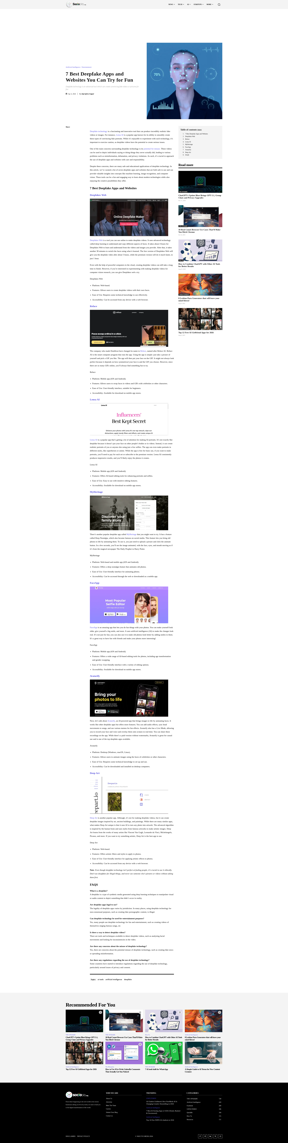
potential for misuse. (152, 149)
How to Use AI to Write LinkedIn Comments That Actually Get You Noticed (122, 1070)
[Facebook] (68, 132)
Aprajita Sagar (88, 94)
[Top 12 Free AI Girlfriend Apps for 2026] (200, 319)
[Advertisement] (144, 26)
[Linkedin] (210, 1136)
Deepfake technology (98, 131)
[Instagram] (205, 1136)
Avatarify (111, 721)
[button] (219, 4)
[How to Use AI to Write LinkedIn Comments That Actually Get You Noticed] (124, 1053)
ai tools (101, 979)
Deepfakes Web (96, 240)
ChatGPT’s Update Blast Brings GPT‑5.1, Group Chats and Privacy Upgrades (199, 196)
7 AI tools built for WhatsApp (156, 1069)
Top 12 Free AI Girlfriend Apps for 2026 (196, 332)
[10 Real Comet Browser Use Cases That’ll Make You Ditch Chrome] (200, 216)
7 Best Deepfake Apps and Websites (196, 134)
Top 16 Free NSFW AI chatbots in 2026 (160, 1120)
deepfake (128, 979)
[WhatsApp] (68, 148)
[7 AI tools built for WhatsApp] (164, 1053)
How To (181, 260)
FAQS (187, 155)
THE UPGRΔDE (183, 191)
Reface (93, 306)
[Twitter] (68, 137)
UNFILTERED (151, 1098)
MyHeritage (131, 534)
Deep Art (93, 818)
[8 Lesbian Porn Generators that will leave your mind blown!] (200, 285)
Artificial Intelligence (73, 67)
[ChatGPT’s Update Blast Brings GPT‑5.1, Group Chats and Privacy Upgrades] (200, 182)
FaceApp (93, 627)
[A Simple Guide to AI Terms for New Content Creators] (203, 1053)
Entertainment (86, 67)
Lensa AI (119, 135)
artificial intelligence (114, 979)
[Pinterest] (68, 143)
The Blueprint (109, 1067)
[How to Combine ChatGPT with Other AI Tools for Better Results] (200, 250)
